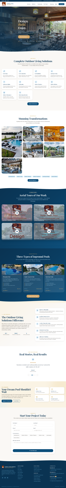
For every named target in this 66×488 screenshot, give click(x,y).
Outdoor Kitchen (25, 437)
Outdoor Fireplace (33, 437)
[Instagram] (5, 480)
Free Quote (61, 4)
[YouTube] (7, 480)
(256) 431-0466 (23, 41)
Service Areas (20, 479)
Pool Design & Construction (38, 477)
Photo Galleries (20, 474)
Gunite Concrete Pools (38, 471)
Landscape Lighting (37, 483)
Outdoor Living (19, 176)
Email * (34, 430)
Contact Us (19, 480)
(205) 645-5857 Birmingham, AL (48, 0)
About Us (19, 469)
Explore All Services (33, 103)
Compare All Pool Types (33, 296)
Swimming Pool (16, 437)
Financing (52, 4)
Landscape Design (46, 176)
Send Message (34, 452)
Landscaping (48, 437)
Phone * (14, 430)
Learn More (16, 403)
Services (28, 4)
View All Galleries (32, 180)
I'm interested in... (16, 435)
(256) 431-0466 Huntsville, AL (37, 0)
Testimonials (40, 4)
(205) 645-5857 (32, 41)
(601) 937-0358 (41, 41)
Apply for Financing (7, 403)
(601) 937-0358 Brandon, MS (60, 0)
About (56, 4)
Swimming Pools (12, 176)
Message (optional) (16, 442)
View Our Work (35, 36)
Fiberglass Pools (36, 469)
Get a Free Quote (23, 36)
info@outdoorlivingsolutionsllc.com (57, 482)
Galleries (33, 4)
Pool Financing (20, 477)
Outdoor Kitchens (28, 176)
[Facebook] (3, 480)
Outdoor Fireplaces (36, 176)
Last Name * (35, 425)
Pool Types (46, 4)
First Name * (15, 425)
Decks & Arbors (54, 176)
